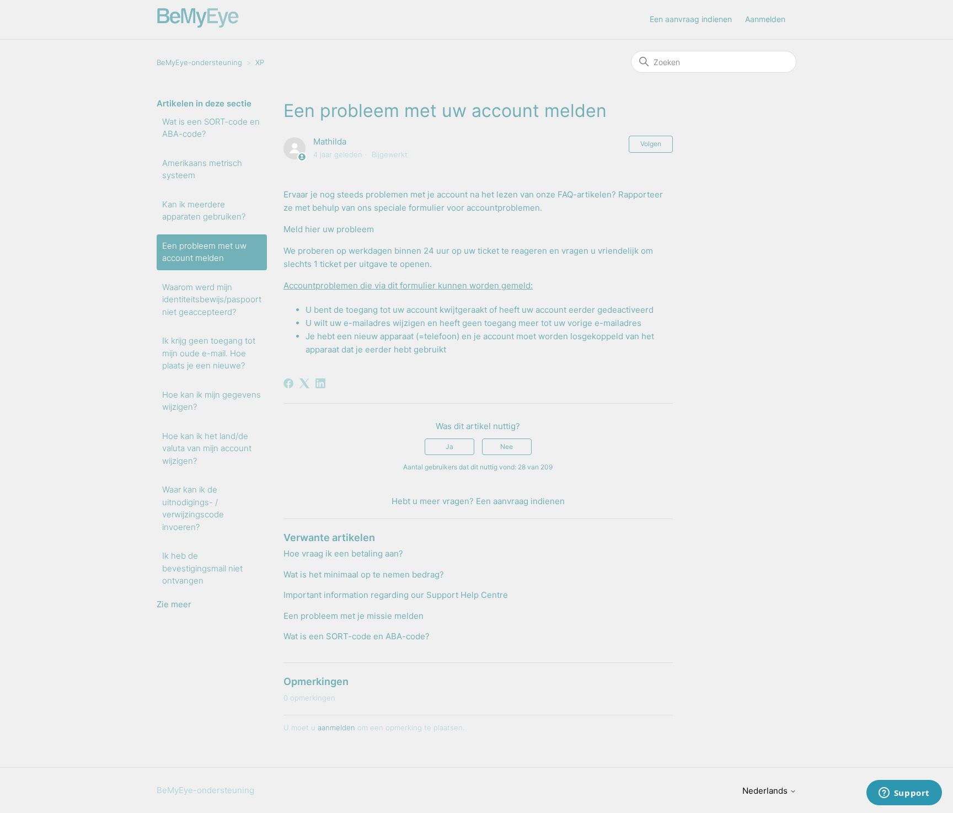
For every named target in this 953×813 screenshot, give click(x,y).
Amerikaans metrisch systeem (202, 169)
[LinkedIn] (320, 383)
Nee (506, 446)
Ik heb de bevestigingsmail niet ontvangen (202, 568)
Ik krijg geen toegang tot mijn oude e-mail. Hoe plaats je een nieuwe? (208, 353)
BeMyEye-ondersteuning (199, 62)
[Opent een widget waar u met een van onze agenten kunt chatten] (904, 793)
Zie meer (174, 604)
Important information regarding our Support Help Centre (395, 595)
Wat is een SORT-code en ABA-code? (211, 128)
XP (259, 62)
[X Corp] (304, 383)
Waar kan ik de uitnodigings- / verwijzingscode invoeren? (193, 508)
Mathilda (329, 141)
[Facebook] (288, 383)
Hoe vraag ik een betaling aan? (343, 553)
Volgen (650, 144)
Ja (449, 446)
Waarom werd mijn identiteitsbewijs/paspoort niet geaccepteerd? (211, 299)
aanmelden (336, 727)
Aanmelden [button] (765, 19)
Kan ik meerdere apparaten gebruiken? (203, 210)
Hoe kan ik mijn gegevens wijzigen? (211, 401)
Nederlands (766, 790)
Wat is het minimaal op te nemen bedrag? (363, 574)
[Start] (198, 25)
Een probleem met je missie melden (353, 616)
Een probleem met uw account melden (204, 252)
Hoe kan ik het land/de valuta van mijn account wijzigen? (206, 448)
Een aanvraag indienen (691, 19)
